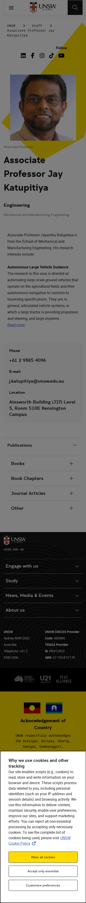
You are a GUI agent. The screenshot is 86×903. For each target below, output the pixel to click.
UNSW (11, 25)
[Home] (43, 7)
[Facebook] (32, 55)
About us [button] (15, 610)
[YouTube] (61, 55)
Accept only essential (43, 871)
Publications (19, 445)
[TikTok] (51, 55)
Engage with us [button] (22, 566)
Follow (61, 48)
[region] (43, 827)
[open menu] (11, 7)
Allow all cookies (43, 857)
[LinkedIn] (24, 55)
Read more (16, 324)
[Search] (75, 7)
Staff (37, 25)
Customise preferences (43, 885)
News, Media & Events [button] (29, 595)
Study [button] (12, 580)
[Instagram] (42, 55)
